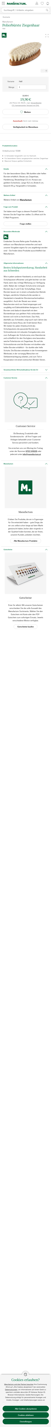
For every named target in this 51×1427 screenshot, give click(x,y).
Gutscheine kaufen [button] (25, 626)
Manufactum (26, 200)
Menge (11, 87)
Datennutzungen (11, 1389)
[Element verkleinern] (42, 70)
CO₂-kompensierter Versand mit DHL (25, 105)
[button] (47, 36)
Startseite (6, 17)
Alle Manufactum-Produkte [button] (25, 541)
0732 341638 (31, 451)
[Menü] (3, 3)
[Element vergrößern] (46, 70)
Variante (10, 81)
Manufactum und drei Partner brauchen (18, 1384)
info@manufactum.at (32, 454)
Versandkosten (36, 103)
